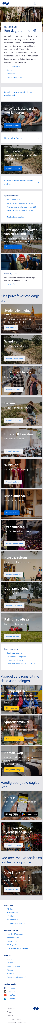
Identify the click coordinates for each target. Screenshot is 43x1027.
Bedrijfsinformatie (14, 1019)
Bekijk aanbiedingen (14, 739)
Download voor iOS (11, 814)
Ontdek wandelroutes (14, 358)
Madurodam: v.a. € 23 (15, 200)
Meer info (11, 284)
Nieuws (10, 970)
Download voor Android (29, 814)
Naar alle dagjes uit (14, 77)
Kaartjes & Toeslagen (15, 934)
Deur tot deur (12, 941)
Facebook (12, 988)
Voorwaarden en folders (16, 1023)
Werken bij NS (12, 963)
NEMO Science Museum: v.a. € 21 (20, 211)
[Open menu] (39, 3)
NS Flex (9, 909)
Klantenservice (12, 920)
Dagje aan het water (15, 653)
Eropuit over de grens (15, 660)
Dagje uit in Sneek (13, 138)
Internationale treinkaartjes (17, 948)
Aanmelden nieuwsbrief (16, 977)
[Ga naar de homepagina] (36, 1008)
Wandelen (11, 74)
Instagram (13, 992)
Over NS (10, 959)
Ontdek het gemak (13, 845)
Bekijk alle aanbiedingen (16, 217)
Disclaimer (11, 1008)
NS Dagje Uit (12, 945)
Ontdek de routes (13, 168)
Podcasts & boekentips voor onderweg (21, 664)
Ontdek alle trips (12, 636)
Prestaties (11, 974)
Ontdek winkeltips (13, 482)
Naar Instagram (12, 889)
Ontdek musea (12, 513)
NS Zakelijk (11, 916)
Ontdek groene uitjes (14, 605)
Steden (9, 70)
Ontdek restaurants (13, 451)
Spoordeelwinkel (13, 66)
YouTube (12, 995)
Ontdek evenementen (14, 544)
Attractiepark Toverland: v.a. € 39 (20, 203)
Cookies (10, 1016)
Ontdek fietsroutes (13, 420)
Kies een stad (11, 327)
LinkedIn (12, 999)
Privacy (9, 1012)
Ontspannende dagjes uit (16, 657)
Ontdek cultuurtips (13, 575)
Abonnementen (13, 938)
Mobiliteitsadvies (13, 966)
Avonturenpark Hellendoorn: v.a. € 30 (21, 207)
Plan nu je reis (11, 708)
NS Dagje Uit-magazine (16, 923)
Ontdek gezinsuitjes (14, 389)
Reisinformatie (12, 913)
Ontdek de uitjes (12, 125)
